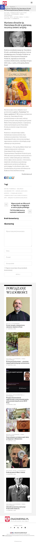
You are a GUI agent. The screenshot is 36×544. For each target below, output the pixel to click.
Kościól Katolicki (21, 191)
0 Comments (15, 18)
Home (6, 6)
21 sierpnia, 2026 (11, 328)
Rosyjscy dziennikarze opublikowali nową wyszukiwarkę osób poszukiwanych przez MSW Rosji (17, 400)
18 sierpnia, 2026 (11, 404)
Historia (9, 358)
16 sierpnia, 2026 (11, 440)
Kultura (12, 6)
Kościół (6, 193)
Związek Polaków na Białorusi (17, 197)
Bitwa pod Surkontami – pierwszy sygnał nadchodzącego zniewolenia (17, 362)
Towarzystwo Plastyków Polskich (15, 195)
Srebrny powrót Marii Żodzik (15, 472)
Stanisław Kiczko (16, 193)
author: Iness (18, 17)
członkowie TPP (9, 191)
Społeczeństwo (18, 395)
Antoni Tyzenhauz (10, 188)
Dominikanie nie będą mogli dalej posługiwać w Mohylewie (17, 438)
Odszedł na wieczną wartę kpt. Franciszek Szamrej (16, 507)
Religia (8, 323)
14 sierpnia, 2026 (11, 510)
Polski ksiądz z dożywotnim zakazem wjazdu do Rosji (15, 326)
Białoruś (20, 188)
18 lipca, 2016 (8, 17)
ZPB (5, 197)
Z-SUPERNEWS (15, 14)
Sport (15, 470)
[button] (2, 7)
